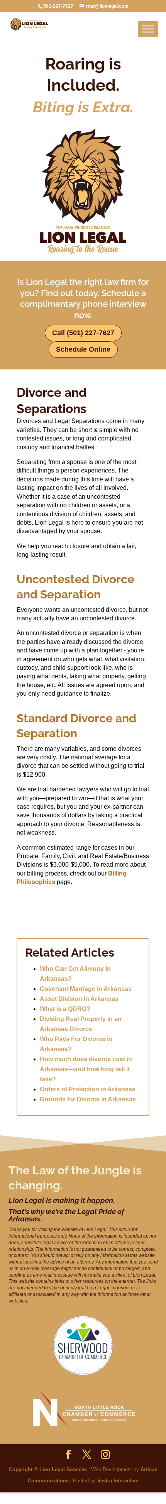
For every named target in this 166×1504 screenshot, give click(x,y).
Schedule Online (83, 349)
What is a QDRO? (65, 1009)
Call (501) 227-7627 (83, 333)
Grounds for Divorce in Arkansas (88, 1099)
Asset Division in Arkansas (79, 999)
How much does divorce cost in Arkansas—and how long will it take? (86, 1069)
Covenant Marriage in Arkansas (86, 989)
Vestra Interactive (117, 1481)
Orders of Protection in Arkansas (88, 1089)
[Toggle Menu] (148, 28)
